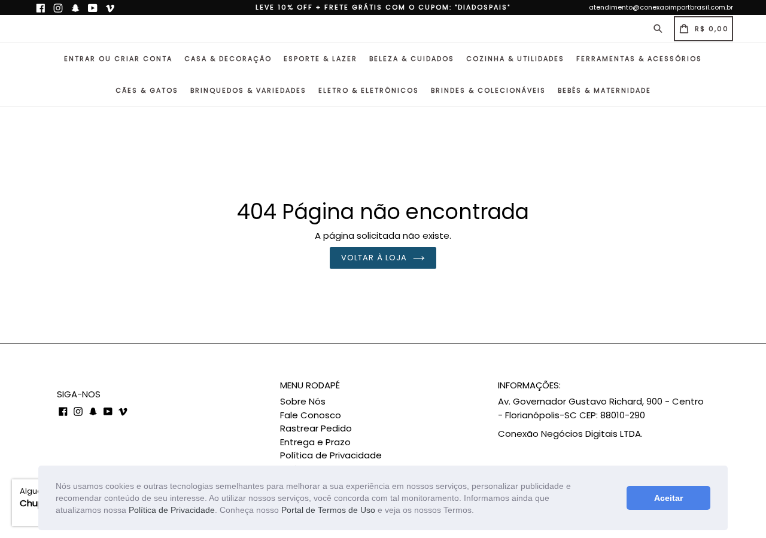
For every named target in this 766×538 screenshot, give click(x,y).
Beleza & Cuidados (411, 58)
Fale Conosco (310, 415)
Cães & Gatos (146, 90)
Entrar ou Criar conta (118, 58)
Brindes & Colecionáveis (488, 90)
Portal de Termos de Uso (328, 510)
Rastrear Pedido (316, 428)
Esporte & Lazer (320, 58)
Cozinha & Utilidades (515, 58)
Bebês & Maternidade (604, 90)
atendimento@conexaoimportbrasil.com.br (661, 7)
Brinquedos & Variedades (248, 90)
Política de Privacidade (172, 510)
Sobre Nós (303, 401)
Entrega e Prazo (315, 442)
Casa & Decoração (228, 58)
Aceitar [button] (668, 498)
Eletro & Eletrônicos (368, 90)
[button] (478, 511)
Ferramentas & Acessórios (639, 58)
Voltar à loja (374, 257)
